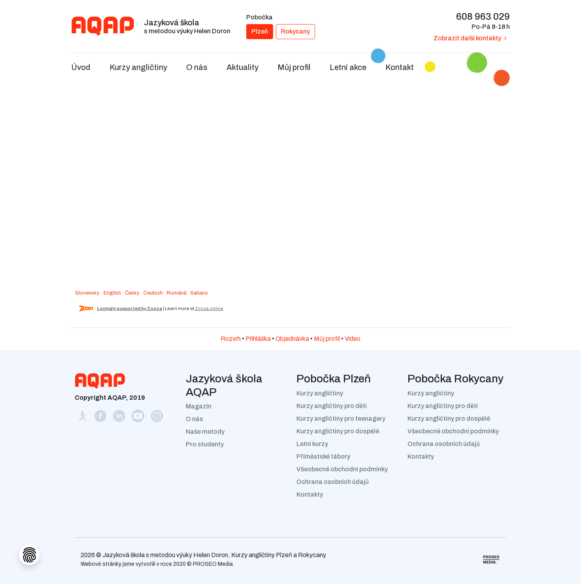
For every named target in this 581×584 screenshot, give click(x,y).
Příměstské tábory (323, 456)
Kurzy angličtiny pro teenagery (340, 418)
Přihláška (258, 338)
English (112, 293)
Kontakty (309, 494)
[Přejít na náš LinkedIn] (119, 418)
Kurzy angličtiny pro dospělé (337, 431)
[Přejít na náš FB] (100, 418)
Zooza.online (209, 308)
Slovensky (87, 293)
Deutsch (153, 293)
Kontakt (399, 67)
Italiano (199, 293)
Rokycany (295, 31)
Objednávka (292, 338)
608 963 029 (483, 16)
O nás (194, 419)
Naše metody (205, 431)
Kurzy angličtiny (319, 393)
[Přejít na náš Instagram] (157, 418)
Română (177, 293)
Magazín (198, 406)
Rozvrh (231, 338)
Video (352, 338)
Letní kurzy (312, 443)
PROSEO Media (213, 564)
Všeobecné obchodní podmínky (342, 469)
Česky (132, 293)
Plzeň (259, 31)
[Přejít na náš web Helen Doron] (83, 418)
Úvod (81, 67)
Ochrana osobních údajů (332, 481)
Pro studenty (205, 444)
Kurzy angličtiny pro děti (331, 406)
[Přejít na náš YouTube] (138, 418)
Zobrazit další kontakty (467, 38)
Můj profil (327, 338)
